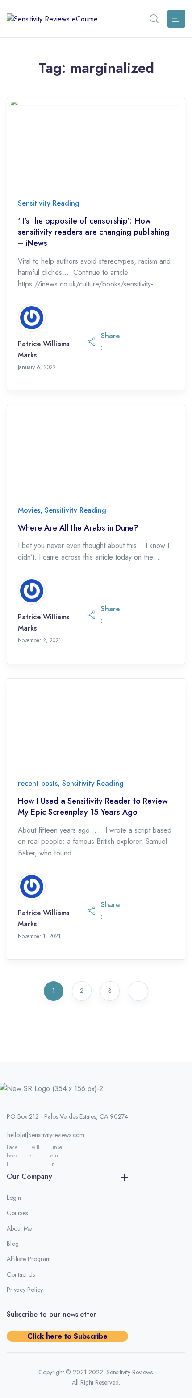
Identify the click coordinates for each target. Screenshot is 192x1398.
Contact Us (21, 1274)
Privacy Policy (25, 1289)
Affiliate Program (29, 1258)
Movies (29, 510)
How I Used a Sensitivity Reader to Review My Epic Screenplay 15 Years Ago (93, 807)
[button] (154, 18)
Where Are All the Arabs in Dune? (78, 528)
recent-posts (38, 783)
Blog (13, 1243)
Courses (17, 1212)
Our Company (29, 1176)
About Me (19, 1228)
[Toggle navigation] (176, 19)
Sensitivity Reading (48, 203)
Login (14, 1197)
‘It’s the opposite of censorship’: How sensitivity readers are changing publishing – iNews (93, 232)
